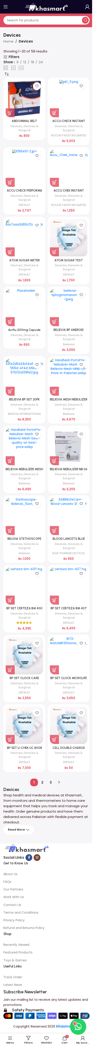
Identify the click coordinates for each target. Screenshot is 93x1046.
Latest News (12, 985)
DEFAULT (24, 205)
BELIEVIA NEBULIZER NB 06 (68, 469)
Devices (16, 126)
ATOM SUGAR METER (24, 260)
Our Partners (13, 889)
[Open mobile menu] (5, 6)
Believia (68, 344)
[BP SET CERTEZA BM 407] (68, 586)
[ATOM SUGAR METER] (24, 237)
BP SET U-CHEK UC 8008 (24, 748)
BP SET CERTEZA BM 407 (69, 608)
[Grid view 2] (5, 68)
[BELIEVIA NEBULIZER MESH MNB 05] (24, 446)
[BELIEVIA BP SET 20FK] (24, 377)
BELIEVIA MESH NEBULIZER (68, 399)
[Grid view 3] (13, 68)
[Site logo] (46, 6)
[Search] (85, 20)
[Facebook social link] (29, 857)
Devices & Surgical (28, 128)
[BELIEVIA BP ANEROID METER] (68, 307)
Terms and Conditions (20, 912)
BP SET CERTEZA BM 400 (24, 608)
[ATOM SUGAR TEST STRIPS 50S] (68, 237)
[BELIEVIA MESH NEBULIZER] (68, 377)
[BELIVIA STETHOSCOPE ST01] (24, 516)
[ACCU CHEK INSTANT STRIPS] (68, 168)
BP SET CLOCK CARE (24, 678)
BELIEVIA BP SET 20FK (24, 399)
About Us (10, 874)
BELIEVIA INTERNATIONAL (24, 414)
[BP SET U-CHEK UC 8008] (24, 725)
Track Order (12, 977)
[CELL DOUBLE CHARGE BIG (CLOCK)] (68, 725)
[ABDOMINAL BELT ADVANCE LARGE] (24, 98)
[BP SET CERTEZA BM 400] (24, 586)
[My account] (87, 6)
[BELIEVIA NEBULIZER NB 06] (68, 446)
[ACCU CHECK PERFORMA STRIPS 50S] (24, 168)
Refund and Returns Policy (23, 928)
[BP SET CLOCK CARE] (24, 655)
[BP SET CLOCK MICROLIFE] (68, 655)
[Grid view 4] (21, 68)
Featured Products (18, 952)
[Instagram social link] (37, 857)
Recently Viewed (16, 944)
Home (8, 41)
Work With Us (13, 897)
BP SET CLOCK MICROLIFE (68, 678)
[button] (10, 112)
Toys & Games (15, 960)
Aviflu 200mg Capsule (24, 330)
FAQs (7, 881)
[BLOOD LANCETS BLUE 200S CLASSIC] (68, 516)
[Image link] (26, 848)
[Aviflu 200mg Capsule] (24, 307)
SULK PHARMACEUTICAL (68, 553)
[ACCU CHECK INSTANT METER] (68, 98)
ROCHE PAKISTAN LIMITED (68, 135)
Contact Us (12, 905)
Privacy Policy (14, 920)
